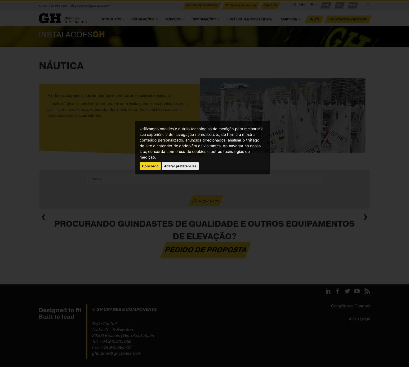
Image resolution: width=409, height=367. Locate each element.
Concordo (150, 166)
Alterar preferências (180, 166)
